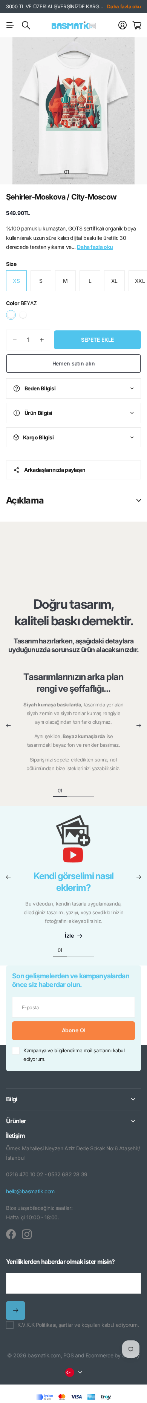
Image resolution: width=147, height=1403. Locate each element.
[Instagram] (27, 1234)
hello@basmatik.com (30, 1191)
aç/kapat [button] (138, 500)
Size (11, 264)
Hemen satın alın (73, 363)
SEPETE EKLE (97, 339)
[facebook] (11, 1234)
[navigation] (80, 171)
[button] (8, 725)
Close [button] (73, 1099)
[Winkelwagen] (136, 25)
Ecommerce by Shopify (113, 1355)
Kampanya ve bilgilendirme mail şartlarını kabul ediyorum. (74, 1054)
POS (68, 1355)
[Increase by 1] (41, 340)
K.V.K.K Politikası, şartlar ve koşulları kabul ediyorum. (78, 1325)
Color (21, 303)
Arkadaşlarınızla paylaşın (55, 470)
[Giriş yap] (122, 25)
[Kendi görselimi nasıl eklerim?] (73, 842)
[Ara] (26, 25)
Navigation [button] (10, 25)
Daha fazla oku (124, 6)
